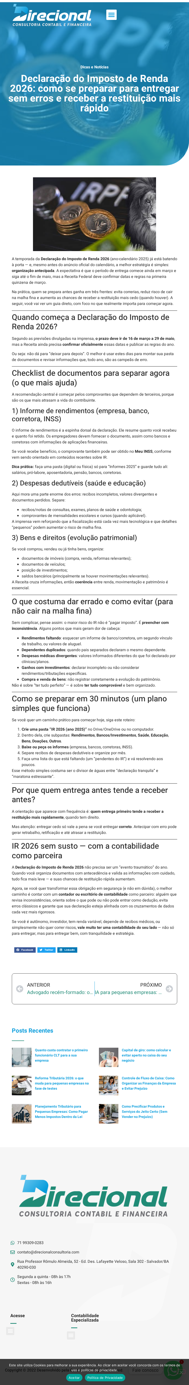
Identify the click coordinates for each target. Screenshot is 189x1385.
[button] (111, 15)
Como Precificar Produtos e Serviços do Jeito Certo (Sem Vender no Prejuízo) (144, 1111)
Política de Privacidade (105, 1378)
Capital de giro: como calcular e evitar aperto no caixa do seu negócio (146, 1055)
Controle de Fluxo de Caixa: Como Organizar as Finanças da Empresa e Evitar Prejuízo (149, 1083)
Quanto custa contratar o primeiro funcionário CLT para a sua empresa (61, 1055)
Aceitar (74, 1378)
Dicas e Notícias (94, 67)
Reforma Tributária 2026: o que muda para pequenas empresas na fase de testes (62, 1083)
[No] (181, 1372)
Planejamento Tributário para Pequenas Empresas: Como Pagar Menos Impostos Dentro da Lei (61, 1111)
